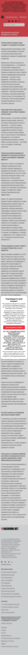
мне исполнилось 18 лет (14, 327)
